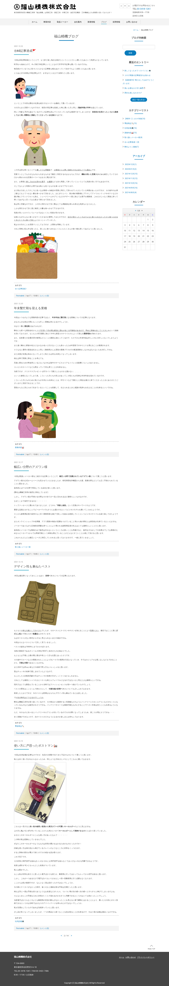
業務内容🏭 (19, 447)
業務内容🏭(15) (130, 133)
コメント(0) (44, 296)
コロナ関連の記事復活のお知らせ (137, 75)
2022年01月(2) (130, 169)
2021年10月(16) (131, 183)
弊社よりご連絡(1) (131, 147)
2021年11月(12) (131, 178)
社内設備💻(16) (130, 128)
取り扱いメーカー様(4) (133, 137)
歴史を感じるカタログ (133, 93)
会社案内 (78, 22)
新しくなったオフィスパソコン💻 (137, 71)
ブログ (104, 22)
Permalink (20, 296)
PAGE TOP (151, 949)
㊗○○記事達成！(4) (131, 142)
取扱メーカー (62, 22)
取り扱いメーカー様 (23, 547)
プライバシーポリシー (145, 957)
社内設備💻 (19, 921)
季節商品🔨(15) (130, 123)
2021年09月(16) (131, 188)
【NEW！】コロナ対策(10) (134, 119)
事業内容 (47, 22)
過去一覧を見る (138, 100)
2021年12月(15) (131, 174)
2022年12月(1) (130, 164)
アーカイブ (139, 156)
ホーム (34, 22)
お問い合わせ (131, 22)
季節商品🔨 (19, 726)
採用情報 (116, 22)
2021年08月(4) (130, 192)
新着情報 (91, 22)
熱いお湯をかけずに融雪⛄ (135, 88)
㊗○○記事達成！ (21, 289)
